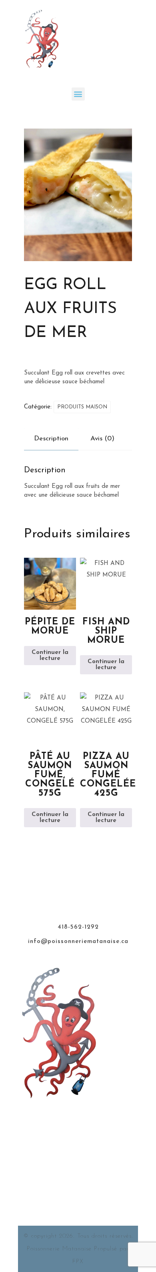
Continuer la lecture (50, 656)
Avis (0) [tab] (102, 438)
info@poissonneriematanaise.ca (78, 942)
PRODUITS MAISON (82, 407)
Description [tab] (51, 438)
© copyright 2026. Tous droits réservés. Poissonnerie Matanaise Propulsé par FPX (78, 1249)
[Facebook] (78, 1112)
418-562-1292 (78, 927)
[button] (78, 94)
